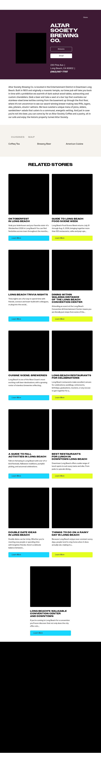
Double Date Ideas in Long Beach (22, 533)
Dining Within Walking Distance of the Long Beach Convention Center (67, 298)
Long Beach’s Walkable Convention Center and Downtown (48, 613)
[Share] (91, 17)
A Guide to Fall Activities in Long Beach (27, 455)
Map (31, 137)
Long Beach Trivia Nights (28, 294)
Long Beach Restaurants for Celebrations (71, 376)
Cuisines (18, 137)
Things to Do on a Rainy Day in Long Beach (70, 533)
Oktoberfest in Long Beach (19, 220)
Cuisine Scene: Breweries (27, 375)
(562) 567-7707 (59, 71)
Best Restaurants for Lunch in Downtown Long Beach (69, 456)
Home (85, 17)
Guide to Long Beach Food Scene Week (67, 220)
